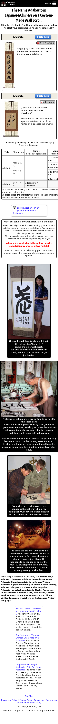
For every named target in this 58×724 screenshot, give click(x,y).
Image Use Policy (9, 700)
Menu (48, 3)
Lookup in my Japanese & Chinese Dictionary (26, 210)
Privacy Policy (25, 700)
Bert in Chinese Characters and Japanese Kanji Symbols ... (29, 611)
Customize (43, 36)
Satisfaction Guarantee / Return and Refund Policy (37, 701)
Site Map (29, 696)
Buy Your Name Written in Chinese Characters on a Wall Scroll (28, 638)
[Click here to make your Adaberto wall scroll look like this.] (9, 87)
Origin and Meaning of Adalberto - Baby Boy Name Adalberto (29, 667)
